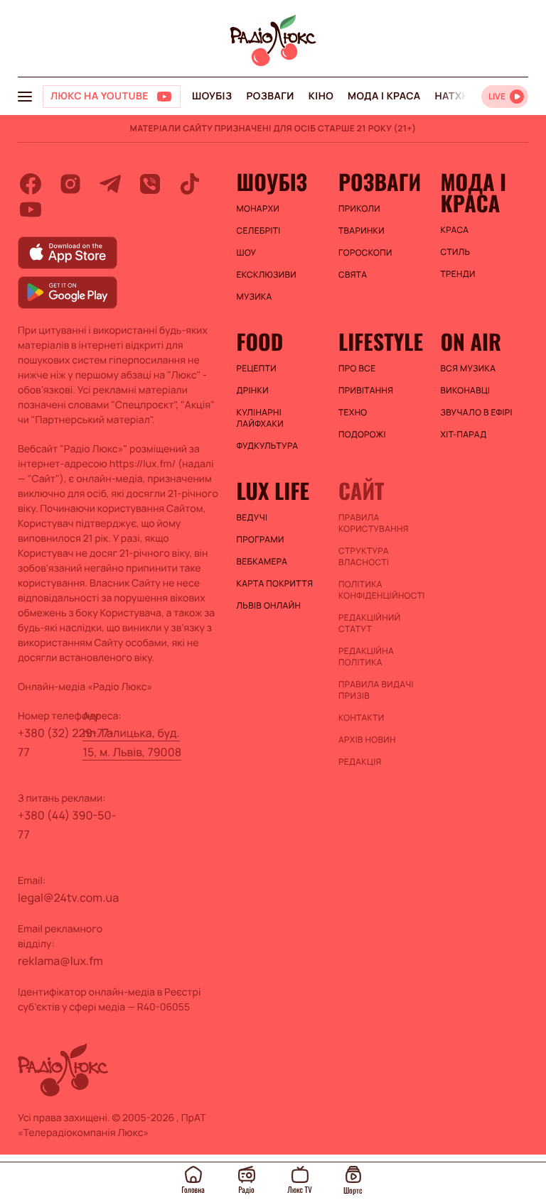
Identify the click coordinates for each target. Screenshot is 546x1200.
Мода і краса (384, 96)
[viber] (150, 184)
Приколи (359, 208)
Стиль (455, 252)
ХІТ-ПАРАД (463, 434)
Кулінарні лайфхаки (260, 418)
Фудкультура (268, 446)
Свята (352, 274)
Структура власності (363, 556)
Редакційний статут (369, 623)
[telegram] (110, 184)
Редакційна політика (366, 656)
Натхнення (466, 96)
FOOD (260, 341)
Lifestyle (380, 341)
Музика (254, 296)
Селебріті (259, 230)
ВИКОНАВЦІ (465, 390)
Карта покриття (275, 583)
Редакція (360, 762)
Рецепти (257, 368)
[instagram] (70, 184)
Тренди (457, 274)
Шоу (247, 252)
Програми (260, 539)
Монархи (258, 208)
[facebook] (30, 184)
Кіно (321, 96)
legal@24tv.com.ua (68, 897)
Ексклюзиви (267, 274)
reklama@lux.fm (60, 961)
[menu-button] (25, 96)
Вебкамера (262, 561)
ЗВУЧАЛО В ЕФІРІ (476, 412)
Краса (454, 230)
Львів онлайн (269, 605)
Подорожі (362, 434)
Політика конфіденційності (381, 590)
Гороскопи (365, 252)
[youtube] (30, 209)
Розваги (270, 96)
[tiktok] (190, 184)
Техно (353, 412)
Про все (357, 368)
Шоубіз (212, 96)
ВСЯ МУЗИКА (468, 368)
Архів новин (367, 740)
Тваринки (361, 230)
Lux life (273, 490)
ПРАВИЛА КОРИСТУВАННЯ (373, 523)
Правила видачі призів (376, 690)
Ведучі (252, 517)
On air (470, 341)
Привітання (365, 390)
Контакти (361, 718)
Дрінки (253, 390)
